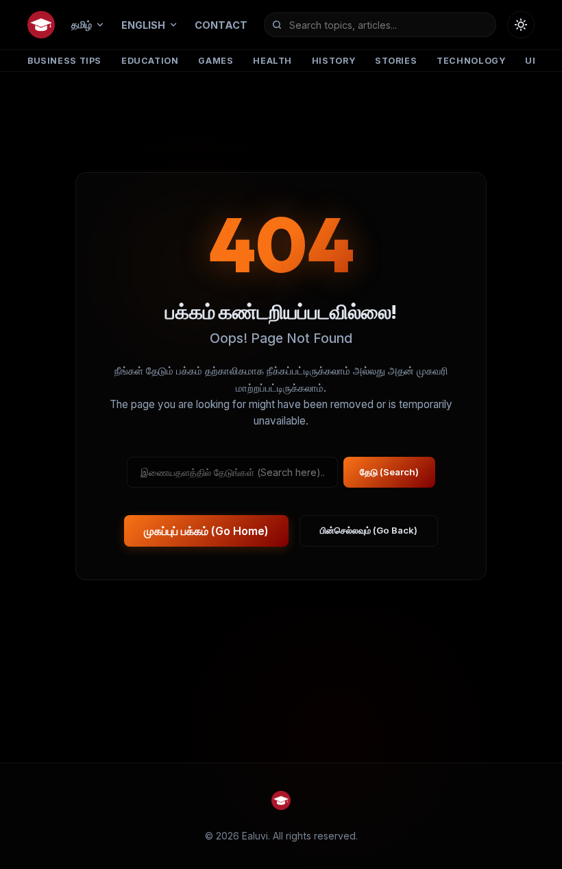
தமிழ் (81, 24)
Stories (396, 61)
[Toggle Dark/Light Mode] (521, 24)
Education (150, 61)
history (333, 61)
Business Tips (64, 61)
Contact (221, 25)
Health (272, 61)
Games (215, 61)
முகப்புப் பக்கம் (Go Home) (206, 531)
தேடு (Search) (389, 471)
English (143, 25)
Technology (471, 61)
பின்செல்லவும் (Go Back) (368, 530)
